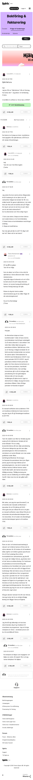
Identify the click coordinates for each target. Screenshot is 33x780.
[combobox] (16, 46)
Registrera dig (14, 8)
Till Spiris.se (5, 755)
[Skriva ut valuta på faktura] (26, 119)
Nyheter (15, 33)
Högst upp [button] (2, 775)
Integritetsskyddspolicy (8, 740)
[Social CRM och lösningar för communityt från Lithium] (27, 776)
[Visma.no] (7, 3)
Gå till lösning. (19, 105)
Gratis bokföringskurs (8, 718)
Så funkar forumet (7, 743)
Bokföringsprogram (7, 700)
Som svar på (13, 155)
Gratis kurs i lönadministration (10, 724)
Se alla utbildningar (7, 727)
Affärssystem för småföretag (10, 706)
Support (4, 752)
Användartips (6, 33)
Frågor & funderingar (17, 29)
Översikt (4, 29)
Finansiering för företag (9, 709)
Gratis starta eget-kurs (8, 721)
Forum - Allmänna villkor (9, 737)
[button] (29, 74)
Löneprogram (6, 703)
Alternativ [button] (26, 39)
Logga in (23, 8)
